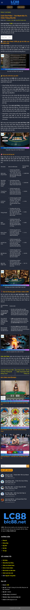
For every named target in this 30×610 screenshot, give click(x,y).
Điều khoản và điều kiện (9, 570)
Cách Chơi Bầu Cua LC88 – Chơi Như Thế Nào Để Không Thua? (8, 371)
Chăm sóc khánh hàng (8, 565)
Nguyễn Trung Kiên (21, 20)
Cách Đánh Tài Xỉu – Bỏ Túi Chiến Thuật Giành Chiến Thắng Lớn (22, 371)
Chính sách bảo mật (8, 573)
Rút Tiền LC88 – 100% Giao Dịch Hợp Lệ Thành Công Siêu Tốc (15, 493)
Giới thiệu (5, 560)
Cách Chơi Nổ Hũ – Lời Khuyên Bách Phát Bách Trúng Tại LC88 (16, 499)
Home (2, 12)
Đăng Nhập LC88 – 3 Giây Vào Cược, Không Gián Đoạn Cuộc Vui (16, 481)
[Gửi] (27, 466)
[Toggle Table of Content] (9, 37)
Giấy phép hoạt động (8, 563)
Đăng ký (5, 540)
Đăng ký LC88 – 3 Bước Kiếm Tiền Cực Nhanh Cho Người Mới (17, 475)
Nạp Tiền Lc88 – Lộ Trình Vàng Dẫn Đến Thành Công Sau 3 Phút (15, 487)
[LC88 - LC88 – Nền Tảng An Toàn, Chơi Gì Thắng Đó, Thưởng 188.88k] (15, 2)
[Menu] (2, 2)
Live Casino (8, 12)
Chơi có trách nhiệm (8, 568)
